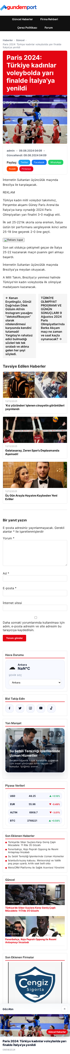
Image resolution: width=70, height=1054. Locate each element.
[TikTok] (51, 708)
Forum (49, 27)
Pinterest (26, 168)
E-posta (9, 588)
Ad (6, 573)
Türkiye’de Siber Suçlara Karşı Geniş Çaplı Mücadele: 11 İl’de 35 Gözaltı (32, 844)
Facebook (39, 162)
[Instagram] (30, 708)
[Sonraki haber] (58, 734)
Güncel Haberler (22, 19)
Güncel (20, 40)
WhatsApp (55, 162)
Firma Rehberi (49, 19)
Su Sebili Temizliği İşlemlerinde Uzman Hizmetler (36, 856)
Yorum (8, 538)
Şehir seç (15, 675)
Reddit (12, 168)
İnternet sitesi (12, 603)
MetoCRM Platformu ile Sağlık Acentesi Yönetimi (36, 867)
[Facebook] (9, 708)
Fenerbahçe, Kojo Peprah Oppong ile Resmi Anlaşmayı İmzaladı (33, 851)
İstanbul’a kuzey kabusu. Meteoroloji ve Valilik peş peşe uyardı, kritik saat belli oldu (34, 862)
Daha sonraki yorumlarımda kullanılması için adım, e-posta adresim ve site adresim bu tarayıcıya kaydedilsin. (34, 626)
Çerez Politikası (27, 27)
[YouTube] (41, 708)
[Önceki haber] (51, 734)
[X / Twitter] (20, 708)
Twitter (24, 162)
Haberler (8, 40)
